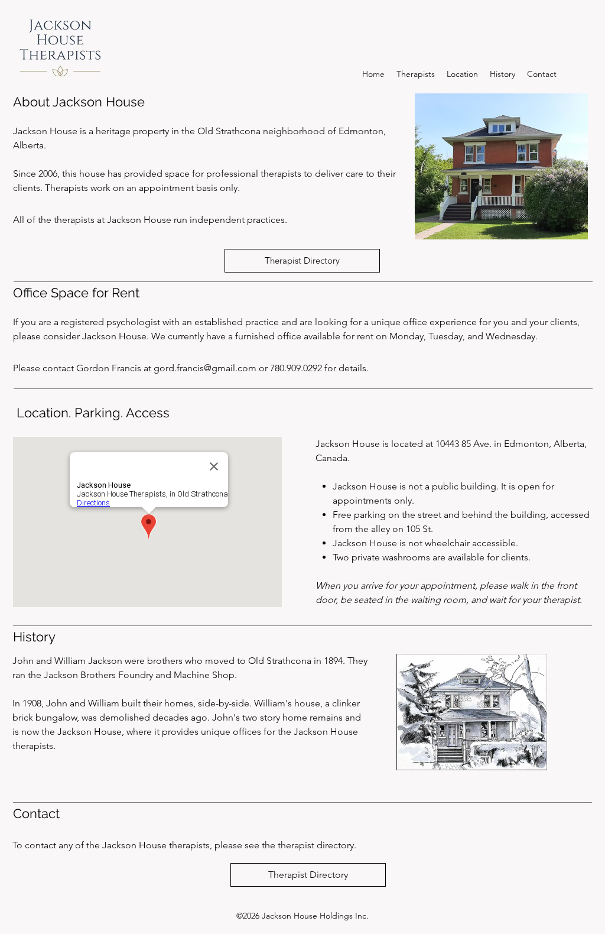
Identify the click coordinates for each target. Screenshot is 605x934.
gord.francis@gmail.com (205, 368)
